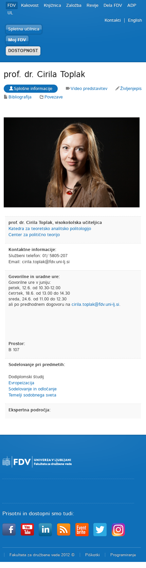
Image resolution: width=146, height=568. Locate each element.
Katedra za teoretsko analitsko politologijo (49, 229)
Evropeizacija (21, 383)
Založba (73, 5)
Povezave (53, 97)
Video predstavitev (89, 89)
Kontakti (113, 20)
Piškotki (92, 555)
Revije (92, 5)
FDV (11, 5)
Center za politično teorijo (34, 235)
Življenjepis (131, 89)
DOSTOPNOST (23, 51)
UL (10, 13)
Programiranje (123, 555)
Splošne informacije (33, 89)
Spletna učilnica (23, 29)
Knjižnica (52, 5)
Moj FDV (17, 40)
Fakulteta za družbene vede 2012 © (42, 555)
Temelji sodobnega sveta (32, 395)
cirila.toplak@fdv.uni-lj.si (95, 304)
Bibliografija (20, 97)
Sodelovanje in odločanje (32, 389)
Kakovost (30, 5)
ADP (131, 5)
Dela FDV (113, 5)
